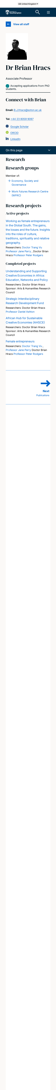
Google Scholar (19, 126)
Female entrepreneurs (20, 341)
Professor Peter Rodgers (28, 255)
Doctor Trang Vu (32, 247)
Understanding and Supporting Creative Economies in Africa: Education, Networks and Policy (27, 275)
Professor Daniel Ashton (20, 311)
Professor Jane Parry (18, 251)
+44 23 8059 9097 (22, 118)
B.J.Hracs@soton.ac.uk (28, 110)
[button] (28, 150)
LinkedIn (15, 139)
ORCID (14, 132)
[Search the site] (37, 12)
